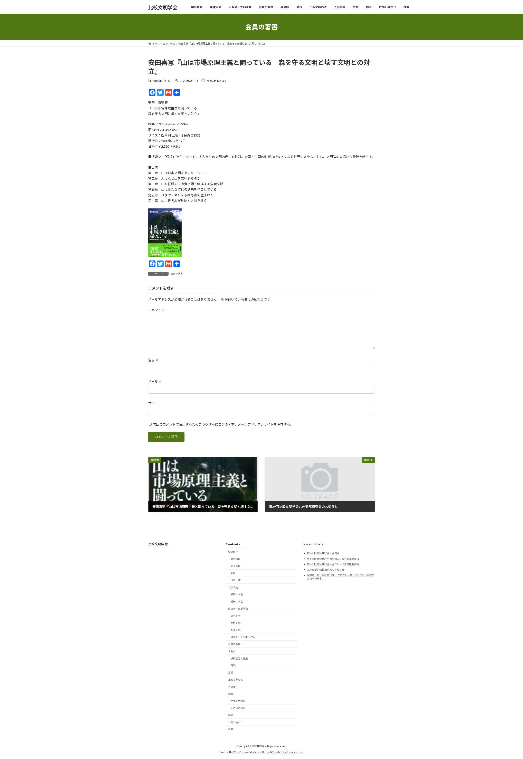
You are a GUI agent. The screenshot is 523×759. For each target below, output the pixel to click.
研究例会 (235, 615)
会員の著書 (177, 273)
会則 (233, 573)
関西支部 (235, 622)
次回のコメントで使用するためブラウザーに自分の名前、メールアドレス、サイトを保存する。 (223, 424)
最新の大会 (237, 594)
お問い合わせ (235, 722)
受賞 (230, 693)
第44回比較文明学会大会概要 (323, 553)
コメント (156, 310)
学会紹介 (233, 551)
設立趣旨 (235, 558)
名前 (153, 360)
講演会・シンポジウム (243, 637)
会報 (230, 672)
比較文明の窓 (235, 679)
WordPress (239, 751)
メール (155, 381)
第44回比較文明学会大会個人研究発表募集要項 (333, 558)
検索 (230, 729)
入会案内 (233, 686)
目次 (233, 665)
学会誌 (232, 651)
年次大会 (233, 587)
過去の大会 (237, 601)
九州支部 (235, 629)
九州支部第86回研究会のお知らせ (325, 569)
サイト (153, 403)
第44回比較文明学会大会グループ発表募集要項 (333, 564)
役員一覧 (235, 580)
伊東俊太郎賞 (238, 700)
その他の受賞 (238, 708)
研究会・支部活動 (238, 608)
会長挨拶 (235, 566)
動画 (230, 715)
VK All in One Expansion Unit (287, 751)
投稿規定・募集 (239, 658)
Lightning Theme (260, 751)
